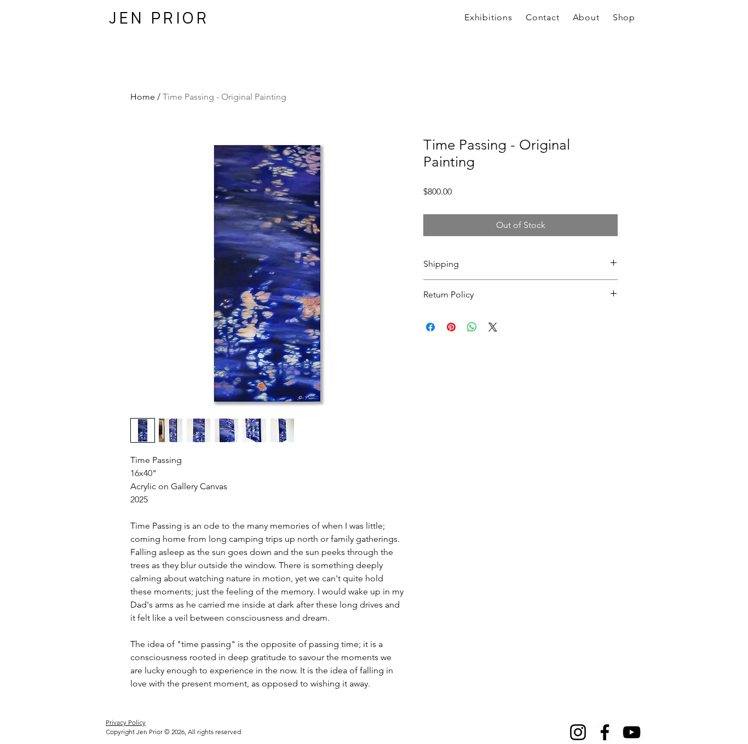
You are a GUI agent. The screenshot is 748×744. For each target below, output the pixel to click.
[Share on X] (492, 327)
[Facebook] (604, 732)
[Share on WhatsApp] (472, 327)
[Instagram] (578, 732)
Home (142, 96)
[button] (586, 17)
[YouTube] (631, 732)
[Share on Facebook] (430, 327)
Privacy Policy (126, 722)
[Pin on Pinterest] (451, 327)
